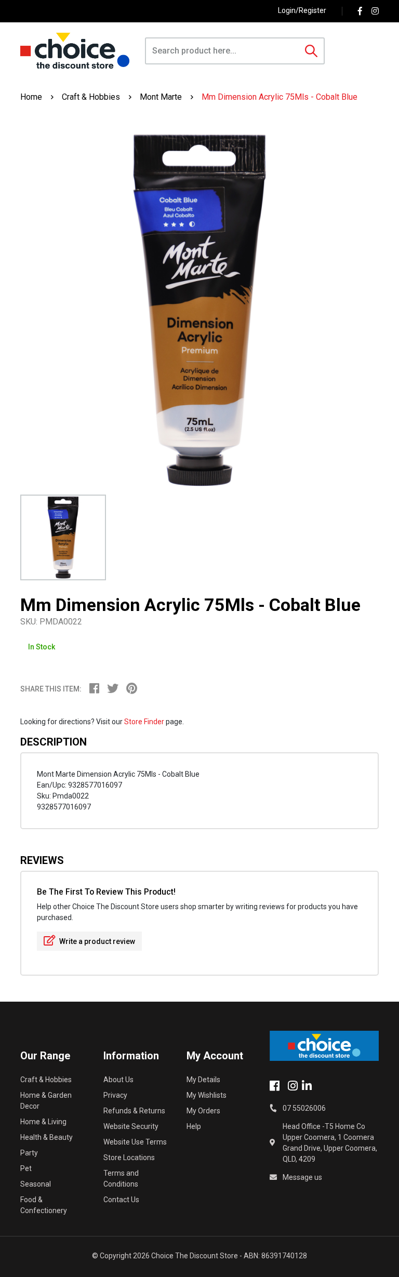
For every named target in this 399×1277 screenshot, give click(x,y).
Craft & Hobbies (46, 1079)
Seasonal (35, 1184)
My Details (203, 1079)
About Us (118, 1079)
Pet (26, 1168)
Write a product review (96, 941)
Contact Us (121, 1199)
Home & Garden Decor (46, 1100)
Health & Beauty (46, 1137)
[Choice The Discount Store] (74, 50)
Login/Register (302, 10)
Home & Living (43, 1122)
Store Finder (144, 721)
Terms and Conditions (121, 1178)
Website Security (130, 1126)
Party (29, 1153)
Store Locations (129, 1157)
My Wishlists (207, 1095)
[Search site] (311, 50)
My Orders (203, 1111)
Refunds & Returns (134, 1111)
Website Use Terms (135, 1142)
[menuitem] (98, 690)
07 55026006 (304, 1108)
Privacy (115, 1095)
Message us (302, 1177)
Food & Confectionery (43, 1205)
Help (194, 1126)
